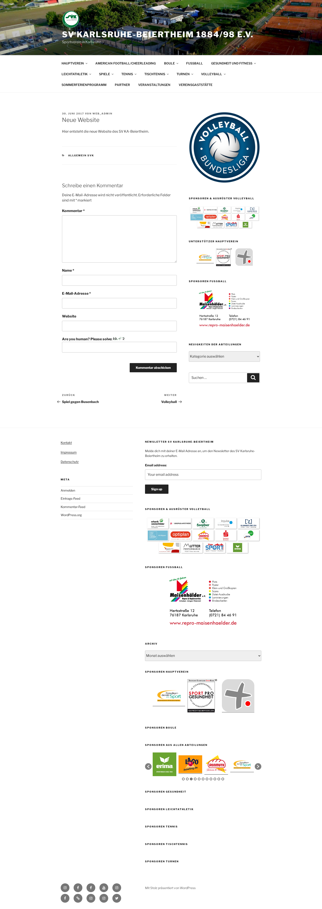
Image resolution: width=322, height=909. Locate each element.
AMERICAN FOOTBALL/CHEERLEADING (125, 63)
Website (69, 316)
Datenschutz (70, 461)
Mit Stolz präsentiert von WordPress (170, 888)
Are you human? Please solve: (87, 339)
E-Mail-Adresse (76, 293)
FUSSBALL (194, 63)
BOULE (169, 63)
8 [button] (211, 779)
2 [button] (187, 779)
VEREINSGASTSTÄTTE (195, 85)
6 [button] (203, 779)
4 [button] (195, 779)
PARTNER (122, 85)
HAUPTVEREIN (73, 63)
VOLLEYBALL (211, 74)
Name (68, 270)
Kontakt (66, 442)
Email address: (156, 465)
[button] (148, 766)
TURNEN (183, 74)
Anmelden (68, 490)
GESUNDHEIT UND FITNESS (231, 63)
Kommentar (73, 211)
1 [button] (183, 779)
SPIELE (104, 74)
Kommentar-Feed (73, 507)
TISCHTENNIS (154, 74)
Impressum (69, 452)
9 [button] (215, 779)
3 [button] (191, 779)
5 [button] (199, 779)
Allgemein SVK (81, 155)
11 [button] (222, 779)
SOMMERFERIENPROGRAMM (84, 85)
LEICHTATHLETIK (75, 74)
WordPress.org (71, 515)
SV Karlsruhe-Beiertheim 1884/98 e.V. (158, 34)
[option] (205, 257)
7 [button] (207, 779)
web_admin (102, 113)
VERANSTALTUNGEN (154, 85)
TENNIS (127, 74)
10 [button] (219, 779)
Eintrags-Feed (70, 498)
